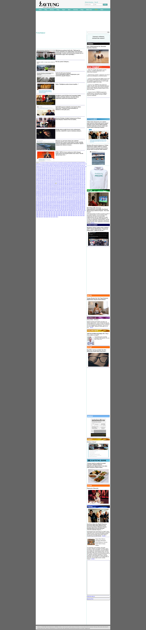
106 (82, 165)
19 (60, 162)
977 (56, 209)
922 (50, 206)
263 (82, 173)
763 (44, 198)
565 (63, 188)
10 (48, 162)
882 (73, 204)
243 (44, 173)
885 (79, 204)
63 (70, 164)
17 (57, 162)
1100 (49, 216)
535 (56, 187)
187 (37, 170)
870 (50, 204)
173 (60, 169)
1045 (61, 213)
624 (77, 191)
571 (75, 188)
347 (44, 178)
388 (73, 179)
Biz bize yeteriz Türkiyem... (62, 61)
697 (67, 195)
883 (75, 204)
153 (71, 167)
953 (60, 207)
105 (80, 165)
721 (63, 196)
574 (80, 188)
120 (59, 166)
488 (65, 184)
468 (77, 183)
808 (80, 200)
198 (58, 170)
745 (60, 197)
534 (54, 187)
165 (44, 169)
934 (73, 206)
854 (69, 202)
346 (42, 178)
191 (44, 170)
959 (71, 207)
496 (80, 184)
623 (75, 191)
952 (58, 207)
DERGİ (90, 416)
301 (56, 175)
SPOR (89, 190)
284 (73, 174)
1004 (60, 210)
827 (67, 201)
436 (65, 182)
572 (77, 188)
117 (53, 166)
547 (79, 187)
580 (42, 189)
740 (50, 197)
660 (46, 193)
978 (58, 209)
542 (69, 187)
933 (71, 206)
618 (65, 191)
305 (63, 175)
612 (54, 191)
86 (51, 165)
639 (56, 192)
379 (56, 179)
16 (56, 162)
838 (39, 202)
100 (71, 165)
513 (63, 186)
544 (73, 187)
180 (73, 169)
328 (58, 176)
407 (60, 180)
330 (61, 176)
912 (80, 205)
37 (84, 162)
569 (71, 188)
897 (52, 205)
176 (65, 169)
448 (39, 183)
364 (77, 178)
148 (61, 167)
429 (52, 182)
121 (61, 166)
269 (44, 174)
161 (37, 169)
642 (61, 192)
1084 (59, 215)
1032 (78, 211)
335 (71, 176)
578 (39, 189)
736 (42, 197)
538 (61, 187)
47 (49, 164)
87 (53, 165)
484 (58, 184)
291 (37, 175)
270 (46, 174)
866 (42, 204)
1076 (40, 215)
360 (69, 178)
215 (41, 171)
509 (56, 186)
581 (44, 189)
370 (39, 179)
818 (50, 201)
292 (39, 175)
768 (54, 198)
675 (75, 193)
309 (71, 175)
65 (73, 164)
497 (82, 184)
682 (39, 195)
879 (67, 204)
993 (37, 210)
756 (80, 197)
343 (37, 178)
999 (48, 210)
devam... (92, 327)
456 (54, 183)
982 (65, 209)
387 (71, 179)
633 (44, 192)
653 (82, 192)
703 (79, 195)
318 (39, 176)
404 (54, 180)
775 (67, 198)
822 (58, 201)
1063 (57, 214)
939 (82, 206)
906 (69, 205)
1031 (76, 211)
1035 (37, 213)
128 (74, 166)
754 (77, 197)
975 (52, 209)
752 (73, 197)
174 (61, 169)
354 (58, 178)
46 (47, 164)
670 (65, 193)
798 (61, 200)
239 (37, 173)
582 (46, 189)
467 (75, 183)
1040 (49, 213)
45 (46, 164)
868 (46, 204)
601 (82, 189)
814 (42, 201)
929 (63, 206)
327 (56, 176)
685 (44, 195)
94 (62, 165)
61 (68, 164)
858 (77, 202)
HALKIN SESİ (92, 331)
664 (54, 193)
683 (41, 195)
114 (48, 166)
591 (63, 189)
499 (37, 186)
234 (77, 171)
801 (67, 200)
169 (52, 169)
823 (59, 201)
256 (69, 173)
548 (80, 187)
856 (73, 202)
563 (60, 188)
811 (37, 201)
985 (71, 209)
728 (77, 196)
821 (56, 201)
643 (63, 192)
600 (80, 189)
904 (65, 205)
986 (73, 209)
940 (84, 206)
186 (84, 169)
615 (59, 191)
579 (41, 189)
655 (37, 193)
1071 (76, 214)
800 (65, 200)
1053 (81, 213)
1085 (61, 215)
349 (48, 178)
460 (61, 183)
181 (75, 169)
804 (73, 200)
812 (39, 201)
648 (73, 192)
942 (39, 207)
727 (75, 196)
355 (60, 178)
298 (50, 175)
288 (80, 174)
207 (75, 170)
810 (84, 200)
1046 (64, 213)
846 (54, 202)
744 (58, 197)
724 (69, 196)
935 (75, 206)
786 (39, 200)
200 (61, 170)
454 (50, 183)
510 (58, 186)
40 (39, 164)
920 (46, 206)
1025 (61, 211)
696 (65, 195)
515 (67, 186)
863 (37, 204)
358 (65, 178)
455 (52, 183)
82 (46, 165)
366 (80, 178)
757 (82, 197)
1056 (40, 214)
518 (73, 186)
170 (54, 169)
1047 (66, 213)
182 (77, 169)
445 (82, 182)
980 (61, 209)
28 (72, 162)
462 (65, 183)
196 (54, 170)
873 (56, 204)
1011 (77, 210)
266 (39, 174)
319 (41, 176)
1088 (69, 215)
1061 (52, 214)
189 (41, 170)
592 (65, 189)
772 (61, 198)
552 (39, 188)
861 (82, 202)
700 (73, 195)
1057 (42, 214)
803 (71, 200)
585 (52, 189)
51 (54, 164)
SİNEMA (90, 44)
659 (44, 193)
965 (82, 207)
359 (67, 178)
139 (44, 167)
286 (77, 174)
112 (44, 166)
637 (52, 192)
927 (60, 206)
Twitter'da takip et (91, 596)
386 (69, 179)
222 (54, 171)
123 (64, 166)
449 (41, 183)
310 (73, 175)
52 (55, 164)
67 (76, 164)
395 (37, 180)
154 (73, 167)
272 (50, 174)
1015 (37, 211)
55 (59, 164)
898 (54, 205)
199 (60, 170)
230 (69, 171)
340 (80, 176)
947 (48, 207)
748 (65, 197)
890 (39, 205)
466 (73, 183)
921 (48, 206)
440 (73, 182)
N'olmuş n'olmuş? (91, 442)
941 (37, 207)
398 (42, 180)
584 (50, 189)
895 (48, 205)
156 (77, 167)
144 (54, 167)
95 (64, 165)
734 (39, 197)
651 (79, 192)
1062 (54, 214)
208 (77, 170)
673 (71, 193)
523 (82, 186)
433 (60, 182)
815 (44, 201)
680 (84, 193)
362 (73, 178)
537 (60, 187)
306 (65, 175)
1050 (74, 213)
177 (67, 169)
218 (46, 171)
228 (65, 171)
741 (52, 197)
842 (46, 202)
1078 (44, 215)
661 (48, 193)
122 (62, 166)
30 (75, 162)
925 (56, 206)
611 (52, 191)
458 (58, 183)
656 (39, 193)
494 (77, 184)
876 (61, 204)
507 (52, 186)
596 (73, 189)
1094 (83, 215)
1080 (49, 215)
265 (37, 174)
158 (80, 167)
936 (77, 206)
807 (79, 200)
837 (37, 202)
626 (80, 191)
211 (82, 170)
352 (54, 178)
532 (50, 187)
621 (71, 191)
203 (67, 170)
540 (65, 187)
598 (77, 189)
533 (52, 187)
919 (44, 206)
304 (61, 175)
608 (46, 191)
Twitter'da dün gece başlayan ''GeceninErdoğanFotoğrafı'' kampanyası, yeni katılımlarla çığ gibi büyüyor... (67, 74)
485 (60, 184)
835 (82, 201)
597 (75, 189)
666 (58, 193)
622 (73, 191)
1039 (47, 213)
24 (67, 162)
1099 (47, 216)
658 (42, 193)
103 (77, 165)
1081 (52, 215)
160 (84, 167)
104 (79, 165)
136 (39, 167)
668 (61, 193)
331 (63, 176)
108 (37, 166)
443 (79, 182)
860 (80, 202)
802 (69, 200)
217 (44, 171)
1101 (52, 216)
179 (71, 169)
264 (84, 173)
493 (75, 184)
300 (54, 175)
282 (69, 174)
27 (71, 162)
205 (71, 170)
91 (58, 165)
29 (73, 162)
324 (50, 176)
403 (52, 180)
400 (46, 180)
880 (69, 204)
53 (57, 164)
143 (52, 167)
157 (79, 167)
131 (80, 166)
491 (71, 184)
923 (52, 206)
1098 (44, 216)
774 (65, 198)
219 (48, 171)
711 (44, 196)
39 (38, 164)
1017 (42, 211)
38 (36, 164)
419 (82, 180)
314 (80, 175)
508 (54, 186)
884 (77, 204)
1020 (49, 211)
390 (77, 179)
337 (75, 176)
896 (50, 205)
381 (60, 179)
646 (69, 192)
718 (58, 196)
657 (41, 193)
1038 (44, 213)
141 (48, 167)
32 (78, 162)
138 (42, 167)
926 (58, 206)
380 (58, 179)
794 (54, 200)
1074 (83, 214)
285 (75, 174)
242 (42, 173)
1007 (67, 210)
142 (50, 167)
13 (52, 162)
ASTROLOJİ (91, 318)
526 (39, 187)
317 (37, 176)
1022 (54, 211)
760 (39, 198)
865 (41, 204)
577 (37, 189)
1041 (52, 213)
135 (37, 167)
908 (73, 205)
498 (84, 184)
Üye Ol (96, 2)
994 (39, 210)
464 (69, 183)
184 (80, 169)
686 (46, 195)
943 (41, 207)
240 (39, 173)
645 (67, 192)
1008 (70, 210)
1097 (42, 216)
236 (80, 171)
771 (60, 198)
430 (54, 182)
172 (58, 169)
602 (84, 189)
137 (41, 167)
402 (50, 180)
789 (44, 200)
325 (52, 176)
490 (69, 184)
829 (71, 201)
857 (75, 202)
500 (39, 186)
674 (73, 193)
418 (80, 180)
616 (61, 191)
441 (75, 182)
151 (67, 167)
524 (84, 186)
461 (63, 183)
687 (48, 195)
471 (82, 183)
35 (82, 162)
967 (37, 209)
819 (52, 201)
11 (49, 162)
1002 (55, 210)
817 (48, 201)
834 (80, 201)
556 (46, 188)
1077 (42, 215)
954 (61, 207)
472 (84, 183)
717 (56, 196)
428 (50, 182)
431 (56, 182)
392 (80, 179)
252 (61, 173)
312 (77, 175)
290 (84, 174)
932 (69, 206)
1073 (81, 214)
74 (85, 164)
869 (48, 204)
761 (41, 198)
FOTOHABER (92, 119)
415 (75, 180)
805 (75, 200)
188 (39, 170)
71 (81, 164)
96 (65, 165)
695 (63, 195)
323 (48, 176)
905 (67, 205)
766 (50, 198)
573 (79, 188)
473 (37, 184)
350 (50, 178)
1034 (83, 211)
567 (67, 188)
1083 (57, 215)
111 (42, 166)
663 (52, 193)
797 (60, 200)
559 (52, 188)
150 (65, 167)
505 (48, 186)
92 (59, 165)
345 (41, 178)
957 (67, 207)
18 (58, 162)
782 (80, 198)
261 (79, 173)
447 (37, 183)
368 (84, 178)
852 (65, 202)
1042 (54, 213)
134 (85, 166)
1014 (84, 210)
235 (79, 171)
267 (41, 174)
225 (60, 171)
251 (60, 173)
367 (82, 178)
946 (46, 207)
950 (54, 207)
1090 (74, 215)
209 (79, 170)
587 (56, 189)
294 (42, 175)
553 (41, 188)
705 (82, 195)
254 (65, 173)
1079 (47, 215)
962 (77, 207)
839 (41, 202)
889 (37, 205)
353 (56, 178)
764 (46, 198)
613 (56, 191)
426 (46, 182)
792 (50, 200)
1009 (72, 210)
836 (84, 201)
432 (58, 182)
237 (82, 171)
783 (82, 198)
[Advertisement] (29, 29)
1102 (54, 216)
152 (69, 167)
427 (48, 182)
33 (79, 162)
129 (76, 166)
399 (44, 180)
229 (67, 171)
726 (73, 196)
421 (37, 182)
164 (42, 169)
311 (75, 175)
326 (54, 176)
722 (65, 196)
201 (63, 170)
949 (52, 207)
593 (67, 189)
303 (60, 175)
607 (44, 191)
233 (75, 171)
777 (71, 198)
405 (56, 180)
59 (65, 164)
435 (63, 182)
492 (73, 184)
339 (79, 176)
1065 (61, 214)
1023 (57, 211)
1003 (58, 210)
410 (65, 180)
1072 (78, 214)
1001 (53, 210)
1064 (59, 214)
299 (52, 175)
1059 (47, 214)
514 (65, 186)
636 (50, 192)
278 (61, 174)
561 (56, 188)
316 (84, 175)
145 (56, 167)
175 (63, 169)
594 (69, 189)
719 (59, 196)
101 (73, 165)
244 (46, 173)
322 (46, 176)
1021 (52, 211)
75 (36, 165)
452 (46, 183)
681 (37, 195)
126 (70, 166)
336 (73, 176)
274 (54, 174)
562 (58, 188)
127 (72, 166)
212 (84, 170)
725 (71, 196)
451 (44, 183)
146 (58, 167)
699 (71, 195)
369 (37, 179)
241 (41, 173)
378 (54, 179)
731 (82, 196)
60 (66, 164)
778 (73, 198)
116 (51, 166)
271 (48, 174)
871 (52, 204)
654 (84, 192)
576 (84, 188)
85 (50, 165)
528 (42, 187)
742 (54, 197)
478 (46, 184)
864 (39, 204)
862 (84, 202)
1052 (78, 213)
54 (58, 164)
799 (63, 200)
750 (69, 197)
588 (58, 189)
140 (46, 167)
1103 (56, 216)
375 (48, 179)
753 (75, 197)
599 (79, 189)
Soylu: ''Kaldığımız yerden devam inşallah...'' (67, 84)
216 (42, 171)
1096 (40, 216)
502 (42, 186)
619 (67, 191)
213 (37, 171)
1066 (64, 214)
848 (58, 202)
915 (37, 206)
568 (69, 188)
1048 (69, 213)
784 (84, 198)
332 (65, 176)
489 (67, 184)
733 (37, 197)
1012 (80, 210)
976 (54, 209)
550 (84, 187)
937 (79, 206)
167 (48, 169)
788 (42, 200)
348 (46, 178)
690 (54, 195)
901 (60, 205)
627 (82, 191)
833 (78, 201)
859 (79, 202)
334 (69, 176)
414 (73, 180)
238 (84, 171)
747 (63, 197)
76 (38, 165)
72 (83, 164)
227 (63, 171)
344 (39, 178)
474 (39, 184)
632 (42, 192)
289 (82, 174)
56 (61, 164)
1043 (57, 213)
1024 (59, 211)
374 (46, 179)
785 (37, 200)
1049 (71, 213)
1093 (81, 215)
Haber (89, 507)
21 (62, 162)
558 (50, 188)
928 (61, 206)
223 (56, 171)
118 (55, 166)
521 (78, 186)
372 (42, 179)
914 (84, 205)
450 (42, 183)
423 (41, 182)
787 (41, 200)
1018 (44, 211)
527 (41, 187)
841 (44, 202)
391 (79, 179)
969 (41, 209)
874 (58, 204)
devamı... (93, 222)
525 (37, 187)
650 (77, 192)
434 (61, 182)
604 (39, 191)
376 (50, 179)
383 (63, 179)
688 (50, 195)
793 (52, 200)
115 (49, 166)
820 (54, 201)
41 (40, 164)
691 (56, 195)
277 (60, 174)
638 (54, 192)
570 (73, 188)
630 (39, 192)
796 (58, 200)
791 (48, 200)
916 (39, 206)
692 (58, 195)
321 (44, 176)
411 (67, 180)
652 (80, 192)
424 (42, 182)
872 (54, 204)
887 (82, 204)
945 (44, 207)
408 (61, 180)
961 (75, 207)
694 (61, 195)
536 (58, 187)
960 (73, 207)
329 (60, 176)
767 (52, 198)
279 (63, 174)
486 (61, 184)
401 (48, 180)
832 (77, 201)
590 (61, 189)
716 (54, 196)
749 (67, 197)
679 (82, 193)
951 (56, 207)
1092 (78, 215)
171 (56, 169)
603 (37, 191)
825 (63, 201)
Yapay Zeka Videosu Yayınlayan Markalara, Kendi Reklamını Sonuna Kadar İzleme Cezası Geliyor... (101, 542)
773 (63, 198)
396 (39, 180)
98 (68, 165)
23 (65, 162)
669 (63, 193)
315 (82, 175)
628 (84, 191)
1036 (40, 213)
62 (69, 164)
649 (75, 192)
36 (83, 162)
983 (67, 209)
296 (46, 175)
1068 (69, 214)
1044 (59, 213)
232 (73, 171)
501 (41, 186)
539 (63, 187)
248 (54, 173)
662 (50, 193)
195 (52, 170)
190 (42, 170)
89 (55, 165)
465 (71, 183)
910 (77, 205)
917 (41, 206)
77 (39, 165)
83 (47, 165)
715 (52, 196)
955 (63, 207)
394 (84, 179)
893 (44, 205)
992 (84, 209)
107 (84, 165)
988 (77, 209)
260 (77, 173)
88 (54, 165)
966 (84, 207)
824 (61, 201)
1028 (69, 211)
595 (71, 189)
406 (58, 180)
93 (61, 165)
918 (42, 206)
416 (77, 180)
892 (42, 205)
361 (71, 178)
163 (41, 169)
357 (63, 178)
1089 (71, 215)
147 (60, 167)
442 (77, 182)
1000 (50, 210)
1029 (71, 211)
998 (46, 210)
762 (42, 198)
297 (48, 175)
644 (65, 192)
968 (39, 209)
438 (69, 182)
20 (61, 162)
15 (54, 162)
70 (80, 164)
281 (67, 174)
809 (82, 200)
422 (39, 182)
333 (67, 176)
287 (79, 174)
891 (41, 205)
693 (60, 195)
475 (41, 184)
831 (75, 201)
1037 (42, 213)
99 (69, 165)
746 (61, 197)
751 (71, 197)
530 (46, 187)
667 (60, 193)
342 (84, 176)
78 (40, 165)
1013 (82, 210)
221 (52, 171)
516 (69, 186)
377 (52, 179)
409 (63, 180)
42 (42, 164)
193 (48, 170)
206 (73, 170)
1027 (66, 211)
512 (61, 186)
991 (82, 209)
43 (43, 164)
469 (79, 183)
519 (75, 186)
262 (80, 173)
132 (82, 166)
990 (80, 209)
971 (44, 209)
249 (56, 173)
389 (75, 179)
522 (80, 186)
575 (82, 188)
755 (79, 197)
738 (46, 197)
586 (54, 189)
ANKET (89, 439)
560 (54, 188)
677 (79, 193)
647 (71, 192)
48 (50, 164)
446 (84, 182)
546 (77, 187)
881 (71, 204)
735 (41, 197)
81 (44, 165)
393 (82, 179)
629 (37, 192)
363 (75, 178)
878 (65, 204)
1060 (49, 214)
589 (60, 189)
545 (75, 187)
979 (60, 209)
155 (75, 167)
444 (80, 182)
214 (39, 171)
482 (54, 184)
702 (77, 195)
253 (63, 173)
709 (41, 196)
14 (53, 162)
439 (71, 182)
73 (84, 164)
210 (80, 170)
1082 (54, 215)
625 (78, 191)
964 (80, 207)
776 (69, 198)
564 (61, 188)
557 (48, 188)
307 (67, 175)
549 (82, 187)
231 (71, 171)
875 (60, 204)
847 (56, 202)
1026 (64, 211)
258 (73, 173)
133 (83, 166)
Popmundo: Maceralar (92, 488)
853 (67, 202)
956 (65, 207)
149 (63, 167)
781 (79, 198)
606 (42, 191)
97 (66, 165)
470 (80, 183)
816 (46, 201)
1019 (47, 211)
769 (56, 198)
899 (56, 205)
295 (44, 175)
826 (65, 201)
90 (57, 165)
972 (46, 209)
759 (37, 198)
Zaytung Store (90, 598)
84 (49, 165)
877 (63, 204)
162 (39, 169)
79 (42, 165)
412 (69, 180)
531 (48, 187)
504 (46, 186)
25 (68, 162)
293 (41, 175)
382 (61, 179)
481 (52, 184)
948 (50, 207)
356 (61, 178)
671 (67, 193)
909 (75, 205)
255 (67, 173)
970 (42, 209)
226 (61, 171)
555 (44, 188)
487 (63, 184)
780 (77, 198)
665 (56, 193)
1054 (83, 213)
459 (60, 183)
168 (50, 169)
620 (69, 191)
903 (63, 205)
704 (80, 195)
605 (41, 191)
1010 (75, 210)
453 (48, 183)
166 (46, 169)
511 (59, 186)
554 (42, 188)
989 (79, 209)
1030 (74, 211)
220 (50, 171)
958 (69, 207)
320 (42, 176)
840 (42, 202)
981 (63, 209)
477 (44, 184)
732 (84, 196)
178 (69, 169)
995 (41, 210)
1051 (76, 213)
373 (44, 179)
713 (48, 196)
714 (50, 196)
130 (78, 166)
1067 (66, 214)
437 (67, 182)
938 (80, 206)
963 (79, 207)
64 (72, 164)
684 (42, 195)
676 (77, 193)
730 (80, 196)
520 (77, 186)
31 (76, 162)
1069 (71, 214)
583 (48, 189)
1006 (65, 210)
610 (50, 191)
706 (84, 195)
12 (50, 162)
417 (78, 180)
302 (58, 175)
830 (73, 201)
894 (46, 205)
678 (80, 193)
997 (44, 210)
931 (67, 206)
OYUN (89, 485)
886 (80, 204)
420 (84, 180)
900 (58, 205)
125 (68, 166)
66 (75, 164)
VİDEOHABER (92, 225)
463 (67, 183)
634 (46, 192)
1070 (74, 214)
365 (79, 178)
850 (61, 202)
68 (77, 164)
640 (58, 192)
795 (56, 200)
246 (50, 173)
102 (75, 165)
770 (58, 198)
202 (65, 170)
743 (56, 197)
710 (42, 196)
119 (57, 166)
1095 (37, 216)
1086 (64, 215)
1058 (44, 214)
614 (58, 191)
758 (84, 197)
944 (42, 207)
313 (78, 175)
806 (77, 200)
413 (71, 180)
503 (44, 186)
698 (69, 195)
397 (41, 180)
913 (82, 205)
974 (50, 209)
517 (71, 186)
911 (78, 205)
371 (41, 179)
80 (43, 165)
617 (63, 191)
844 (50, 202)
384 (65, 179)
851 (63, 202)
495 (79, 184)
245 (48, 173)
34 (80, 162)
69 (79, 164)
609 (48, 191)
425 (44, 182)
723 (67, 196)
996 (42, 210)
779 (75, 198)
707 (37, 196)
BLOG (89, 295)
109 (39, 166)
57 (62, 164)
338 (77, 176)
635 (48, 192)
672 (69, 193)
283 (71, 174)
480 (50, 184)
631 (41, 192)
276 (58, 174)
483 (56, 184)
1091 (76, 215)
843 (48, 202)
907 (71, 205)
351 (52, 178)
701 (75, 195)
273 (52, 174)
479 (48, 184)
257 (71, 173)
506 (50, 186)
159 (82, 167)
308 (69, 175)
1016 (40, 211)
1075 (37, 215)
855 (71, 202)
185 (82, 169)
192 (46, 170)
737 (44, 197)
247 (52, 173)
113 (46, 166)
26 (69, 162)
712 (46, 196)
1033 (81, 211)
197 (56, 170)
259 (75, 173)
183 (79, 169)
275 (56, 174)
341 (82, 176)
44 (44, 164)
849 (60, 202)
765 (48, 198)
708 (39, 196)
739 (48, 197)
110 (40, 166)
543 (71, 187)
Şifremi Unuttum (89, 2)
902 (61, 205)
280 (65, 174)
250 (58, 173)
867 (44, 204)
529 (44, 187)
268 (42, 174)
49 (51, 164)
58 (64, 164)
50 (53, 164)
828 (69, 201)
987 (75, 209)
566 (65, 188)
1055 (37, 214)
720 (61, 196)
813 (40, 201)
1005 (63, 210)
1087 (66, 215)
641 (60, 192)
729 (78, 196)
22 (64, 162)
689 (52, 195)
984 (69, 209)
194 (50, 170)
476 (42, 184)
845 (52, 202)
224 (58, 171)
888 (84, 204)
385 (67, 179)
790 (46, 200)
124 (66, 166)
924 (54, 206)
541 (67, 187)
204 (69, 170)
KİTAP (89, 347)
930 (65, 206)
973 (48, 209)
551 (37, 188)
